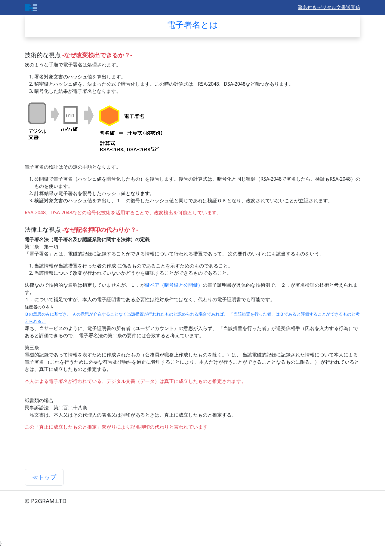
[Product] (31, 7)
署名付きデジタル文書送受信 (329, 7)
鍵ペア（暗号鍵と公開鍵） (174, 285)
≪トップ (44, 477)
